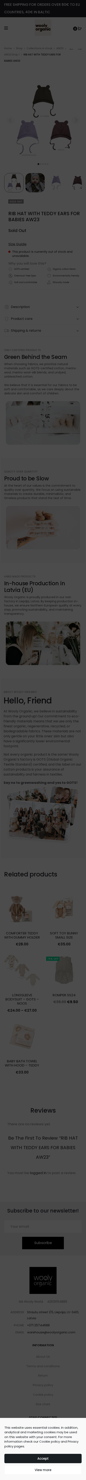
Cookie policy (49, 1441)
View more (43, 1470)
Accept (43, 1458)
